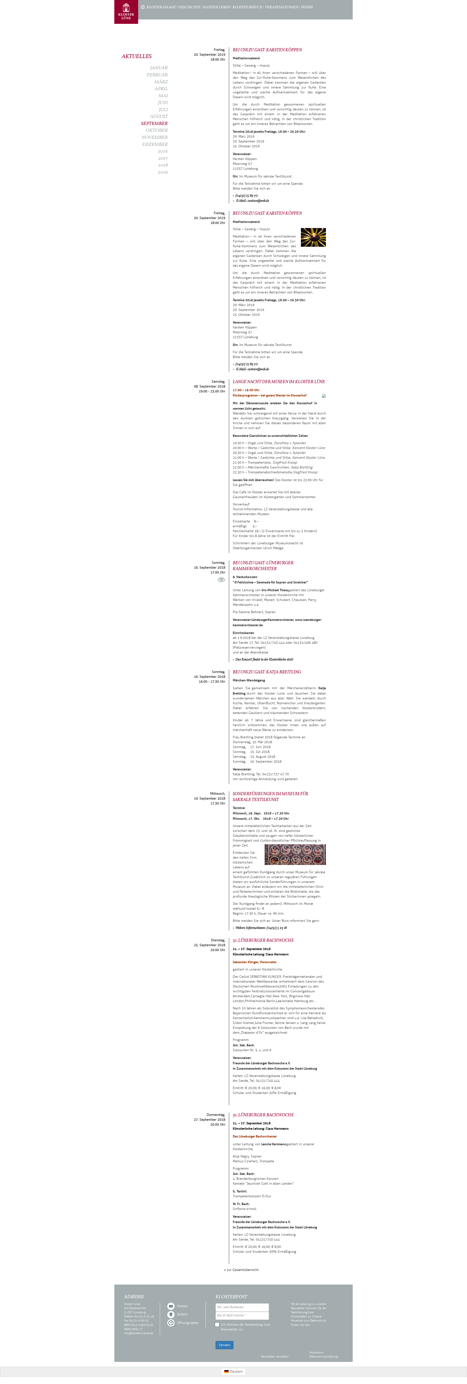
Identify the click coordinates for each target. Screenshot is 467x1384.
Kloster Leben (216, 7)
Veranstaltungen (281, 7)
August (159, 116)
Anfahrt (182, 1314)
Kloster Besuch (247, 7)
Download (221, 579)
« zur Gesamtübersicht (241, 1270)
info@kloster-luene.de (138, 1333)
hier (307, 1325)
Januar (159, 68)
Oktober (157, 130)
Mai (163, 96)
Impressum (316, 1352)
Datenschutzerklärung (323, 1356)
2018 (163, 165)
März (161, 82)
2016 (163, 151)
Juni (163, 102)
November (155, 137)
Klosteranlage (161, 7)
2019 (163, 172)
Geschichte (189, 7)
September (154, 123)
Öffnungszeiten (187, 1323)
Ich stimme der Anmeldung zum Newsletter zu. (245, 1326)
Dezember (155, 144)
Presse (307, 7)
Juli (163, 109)
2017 (163, 158)
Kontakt (182, 1306)
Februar (157, 75)
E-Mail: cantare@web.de (252, 201)
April (161, 89)
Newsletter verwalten (275, 1356)
